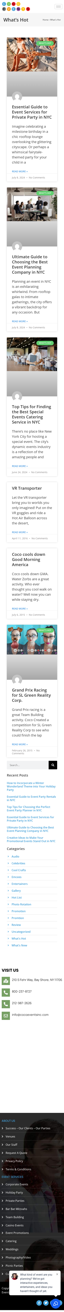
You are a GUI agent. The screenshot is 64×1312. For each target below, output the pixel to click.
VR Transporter (27, 488)
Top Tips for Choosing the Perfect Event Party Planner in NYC (28, 808)
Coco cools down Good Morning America (28, 559)
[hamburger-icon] (58, 6)
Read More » (20, 171)
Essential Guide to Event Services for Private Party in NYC (32, 112)
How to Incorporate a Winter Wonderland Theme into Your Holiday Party (31, 786)
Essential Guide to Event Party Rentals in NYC (31, 798)
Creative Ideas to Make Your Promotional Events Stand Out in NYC (31, 839)
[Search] (53, 765)
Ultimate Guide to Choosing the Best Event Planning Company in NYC (30, 264)
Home (45, 19)
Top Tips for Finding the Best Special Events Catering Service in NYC (31, 414)
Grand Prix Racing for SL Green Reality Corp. (31, 695)
